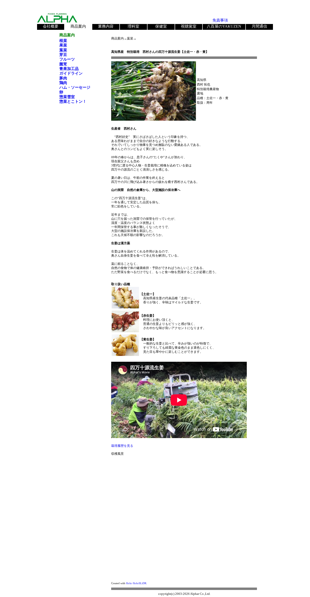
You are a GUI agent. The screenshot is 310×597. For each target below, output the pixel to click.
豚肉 (63, 78)
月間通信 (259, 26)
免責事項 (220, 20)
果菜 (63, 45)
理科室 (133, 26)
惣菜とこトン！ (72, 101)
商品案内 (78, 26)
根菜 (63, 41)
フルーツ (67, 59)
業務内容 (106, 26)
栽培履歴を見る (122, 446)
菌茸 (63, 64)
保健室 (161, 26)
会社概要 (50, 26)
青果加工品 (69, 69)
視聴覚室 (188, 26)
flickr (129, 583)
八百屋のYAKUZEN (224, 26)
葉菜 (63, 50)
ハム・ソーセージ (74, 87)
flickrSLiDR (139, 583)
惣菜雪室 (67, 97)
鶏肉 (63, 83)
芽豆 (63, 55)
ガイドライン (71, 73)
